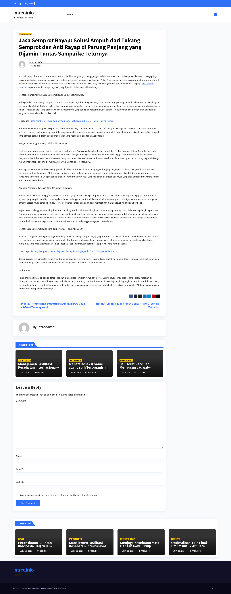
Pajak (21, 539)
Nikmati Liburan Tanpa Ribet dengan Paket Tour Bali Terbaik (128, 305)
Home (70, 14)
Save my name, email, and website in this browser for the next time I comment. (59, 495)
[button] (210, 14)
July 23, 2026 (77, 551)
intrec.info (23, 12)
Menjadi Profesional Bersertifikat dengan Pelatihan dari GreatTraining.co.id (52, 305)
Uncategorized (25, 34)
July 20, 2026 (179, 551)
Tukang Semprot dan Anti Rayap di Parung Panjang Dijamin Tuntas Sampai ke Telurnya (74, 251)
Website (20, 482)
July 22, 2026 (128, 551)
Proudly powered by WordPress (26, 588)
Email (19, 469)
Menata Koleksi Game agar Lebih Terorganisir (87, 366)
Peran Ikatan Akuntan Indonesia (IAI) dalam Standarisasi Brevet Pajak (38, 546)
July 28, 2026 (26, 551)
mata (133, 539)
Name (19, 456)
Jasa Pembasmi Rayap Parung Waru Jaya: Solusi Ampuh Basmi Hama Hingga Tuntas (72, 120)
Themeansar (61, 588)
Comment (22, 400)
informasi (124, 539)
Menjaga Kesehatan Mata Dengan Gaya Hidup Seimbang (139, 546)
